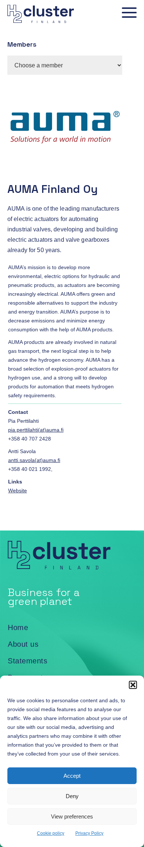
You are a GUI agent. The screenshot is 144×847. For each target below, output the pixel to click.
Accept (72, 776)
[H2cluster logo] (37, 25)
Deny (72, 796)
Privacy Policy (89, 833)
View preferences (72, 816)
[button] (133, 685)
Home (18, 627)
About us (23, 644)
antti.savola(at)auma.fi (34, 460)
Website (17, 490)
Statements (27, 661)
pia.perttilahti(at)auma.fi (36, 430)
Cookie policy (50, 833)
